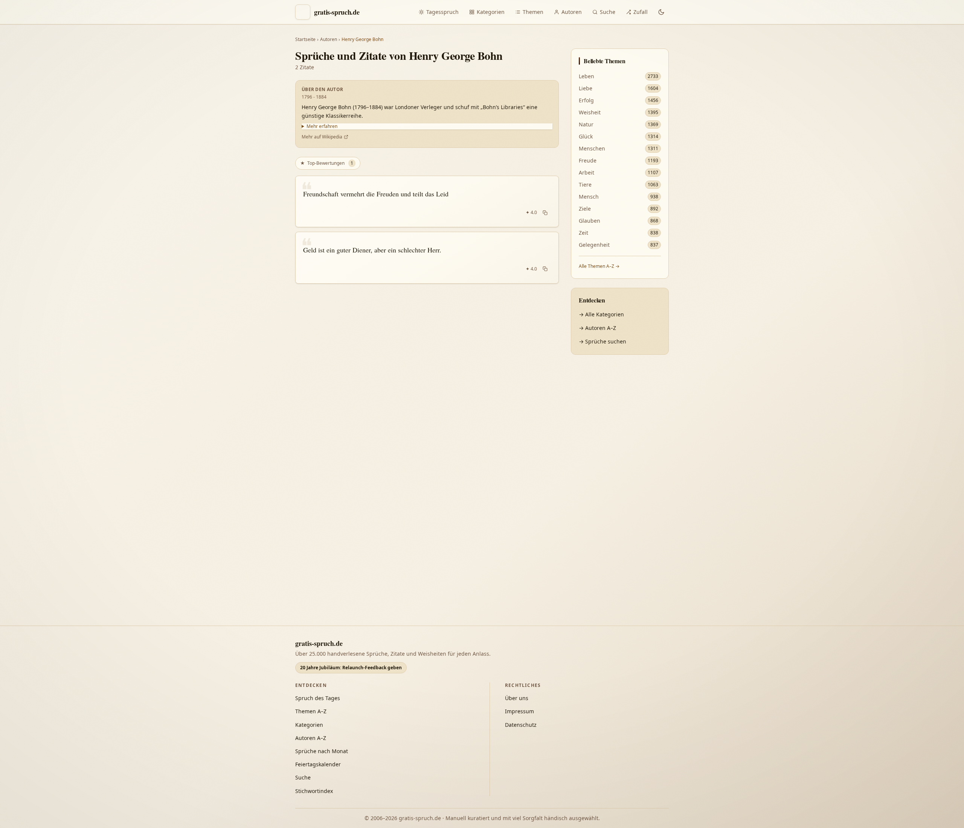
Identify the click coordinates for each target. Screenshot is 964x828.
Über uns (516, 698)
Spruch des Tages (317, 698)
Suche (607, 11)
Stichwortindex (314, 791)
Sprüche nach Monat (321, 751)
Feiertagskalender (318, 764)
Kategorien (491, 11)
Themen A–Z (310, 711)
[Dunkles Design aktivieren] (661, 12)
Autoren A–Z (310, 737)
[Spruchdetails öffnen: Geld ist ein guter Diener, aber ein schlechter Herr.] (427, 257)
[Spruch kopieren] (545, 212)
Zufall (640, 11)
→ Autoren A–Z (597, 327)
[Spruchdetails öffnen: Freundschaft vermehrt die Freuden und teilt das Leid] (427, 201)
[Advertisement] (620, 476)
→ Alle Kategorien (601, 314)
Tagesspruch (442, 11)
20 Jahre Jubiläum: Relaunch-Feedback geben (351, 667)
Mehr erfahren (322, 126)
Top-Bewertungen (326, 163)
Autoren (571, 11)
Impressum (519, 711)
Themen (533, 11)
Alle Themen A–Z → (599, 266)
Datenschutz (521, 724)
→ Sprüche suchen (602, 341)
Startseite (305, 39)
